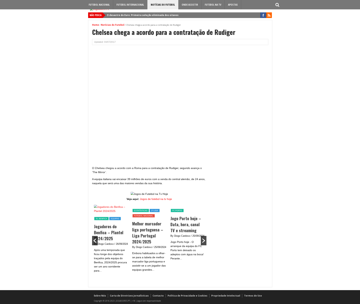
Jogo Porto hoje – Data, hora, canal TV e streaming (185, 224)
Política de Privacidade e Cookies (187, 295)
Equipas (115, 219)
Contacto (158, 295)
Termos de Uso (253, 295)
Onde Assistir (190, 4)
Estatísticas (140, 210)
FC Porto (177, 210)
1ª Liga (154, 210)
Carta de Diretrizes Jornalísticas (129, 295)
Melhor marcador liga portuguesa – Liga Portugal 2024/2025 (147, 233)
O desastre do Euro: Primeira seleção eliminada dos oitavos (142, 15)
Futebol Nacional (99, 4)
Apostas (233, 4)
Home (95, 24)
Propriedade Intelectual (225, 295)
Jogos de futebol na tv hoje (156, 198)
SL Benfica (101, 219)
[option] (111, 240)
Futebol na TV (213, 4)
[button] (95, 240)
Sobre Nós (100, 295)
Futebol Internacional (130, 4)
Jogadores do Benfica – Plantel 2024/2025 (108, 232)
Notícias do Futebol (163, 4)
